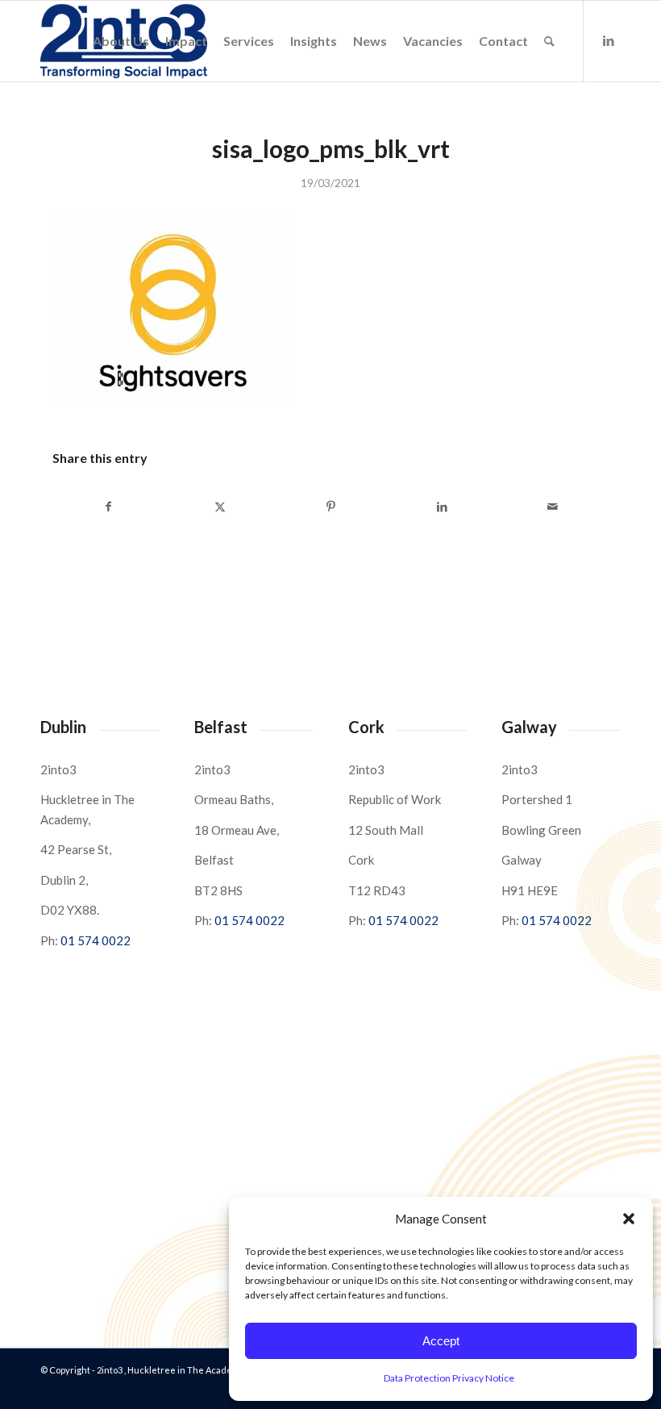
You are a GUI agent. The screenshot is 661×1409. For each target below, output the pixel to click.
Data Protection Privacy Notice (449, 1378)
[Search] (549, 41)
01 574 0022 (95, 940)
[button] (629, 1219)
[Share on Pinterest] (331, 506)
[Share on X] (220, 506)
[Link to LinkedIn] (609, 40)
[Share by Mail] (552, 506)
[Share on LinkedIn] (442, 506)
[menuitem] (121, 41)
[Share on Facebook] (108, 506)
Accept (440, 1341)
